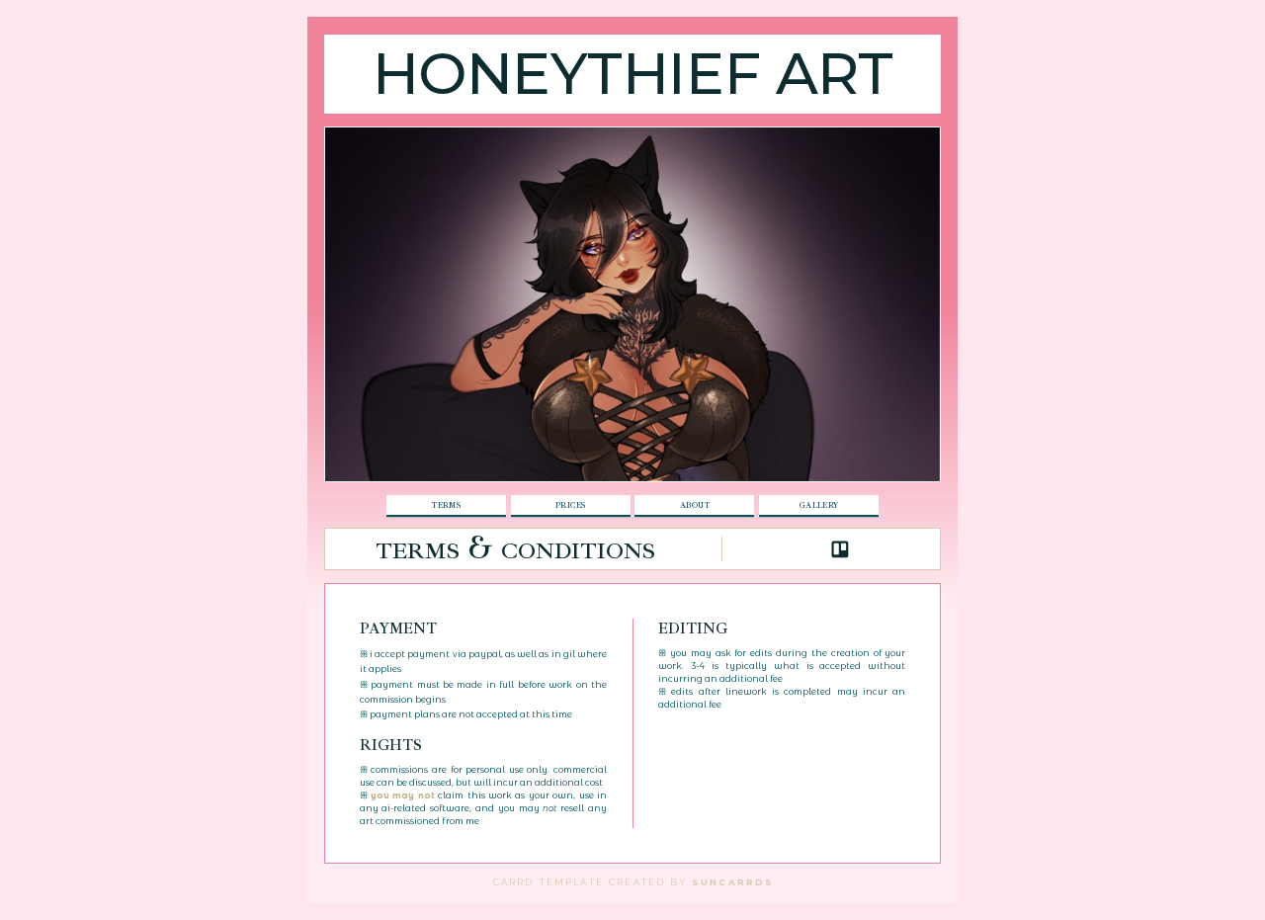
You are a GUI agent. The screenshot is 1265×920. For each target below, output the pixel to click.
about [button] (695, 504)
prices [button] (570, 504)
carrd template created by (634, 880)
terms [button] (446, 504)
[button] (840, 549)
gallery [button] (819, 504)
